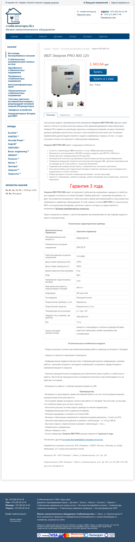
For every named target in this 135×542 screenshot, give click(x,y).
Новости (43, 36)
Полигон (13, 159)
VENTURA (14, 148)
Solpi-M (12, 144)
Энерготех (14, 174)
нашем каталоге (51, 2)
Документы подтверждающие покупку (52, 502)
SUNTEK (13, 136)
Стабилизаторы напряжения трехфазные (76, 508)
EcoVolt (13, 133)
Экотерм (13, 166)
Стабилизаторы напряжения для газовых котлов (21, 61)
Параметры (65, 115)
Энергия (13, 170)
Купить (98, 71)
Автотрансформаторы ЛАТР (20, 86)
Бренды (11, 126)
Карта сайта (65, 499)
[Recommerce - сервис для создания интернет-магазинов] (7, 521)
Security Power (16, 140)
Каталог (28, 36)
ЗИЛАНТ (13, 155)
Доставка (58, 36)
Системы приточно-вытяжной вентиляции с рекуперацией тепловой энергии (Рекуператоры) (21, 102)
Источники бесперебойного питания (21, 54)
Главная (14, 36)
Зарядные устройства (20, 110)
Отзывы (78, 115)
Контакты (87, 36)
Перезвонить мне (108, 17)
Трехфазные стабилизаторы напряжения (16, 78)
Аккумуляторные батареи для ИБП (21, 114)
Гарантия (103, 36)
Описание (50, 115)
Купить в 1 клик (104, 78)
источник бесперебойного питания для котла (82, 439)
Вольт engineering (18, 151)
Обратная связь (84, 15)
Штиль (12, 163)
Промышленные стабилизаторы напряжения (17, 93)
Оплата (72, 36)
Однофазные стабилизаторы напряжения (16, 70)
